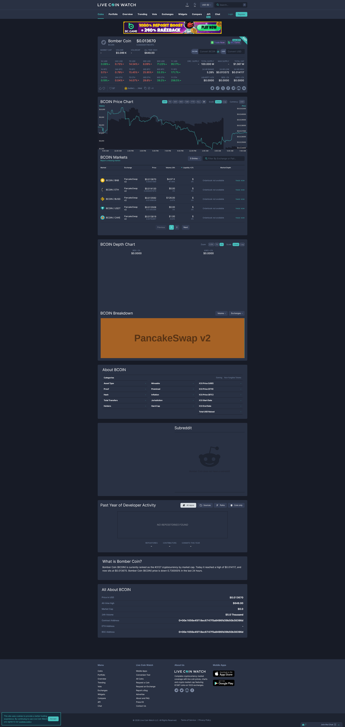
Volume (221, 313)
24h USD (119, 61)
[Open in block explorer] (149, 88)
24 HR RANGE (208, 69)
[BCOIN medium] (244, 88)
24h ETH (119, 77)
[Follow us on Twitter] (181, 690)
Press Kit (140, 702)
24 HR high (239, 69)
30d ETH (146, 77)
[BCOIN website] (217, 88)
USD (205, 5)
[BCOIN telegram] (233, 88)
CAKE (117, 217)
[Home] (192, 671)
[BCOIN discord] (238, 88)
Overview (102, 679)
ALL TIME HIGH (150, 50)
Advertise (140, 694)
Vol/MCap (135, 50)
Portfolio (101, 675)
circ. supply (193, 61)
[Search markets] (205, 158)
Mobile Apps (141, 671)
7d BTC (132, 69)
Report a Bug (142, 690)
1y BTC (174, 69)
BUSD (117, 199)
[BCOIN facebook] (228, 88)
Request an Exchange (145, 686)
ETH (117, 189)
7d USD (132, 61)
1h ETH (104, 77)
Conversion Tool (143, 675)
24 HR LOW (224, 69)
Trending (102, 682)
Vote (100, 686)
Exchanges (236, 313)
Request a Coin (142, 682)
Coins (100, 671)
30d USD (147, 61)
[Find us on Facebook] (192, 690)
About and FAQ (142, 698)
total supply (207, 61)
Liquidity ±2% (207, 77)
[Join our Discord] (187, 690)
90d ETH (160, 77)
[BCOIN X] (223, 88)
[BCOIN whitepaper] (212, 88)
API (99, 702)
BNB (117, 180)
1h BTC (104, 69)
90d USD (161, 61)
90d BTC (160, 69)
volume (119, 50)
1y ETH (174, 77)
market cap (106, 50)
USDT (117, 208)
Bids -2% (225, 77)
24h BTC (118, 69)
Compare (102, 698)
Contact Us (141, 706)
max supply (223, 61)
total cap (239, 61)
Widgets (101, 694)
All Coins (140, 679)
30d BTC (146, 69)
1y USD (174, 61)
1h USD (104, 61)
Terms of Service (188, 720)
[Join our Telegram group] (177, 690)
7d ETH (132, 77)
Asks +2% (239, 77)
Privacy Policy (205, 720)
